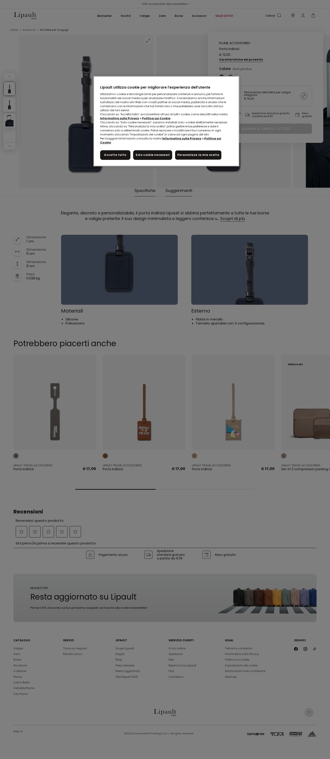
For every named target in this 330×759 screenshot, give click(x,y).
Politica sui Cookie (156, 118)
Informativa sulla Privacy (119, 118)
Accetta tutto (115, 155)
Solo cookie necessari (153, 155)
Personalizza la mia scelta (198, 155)
